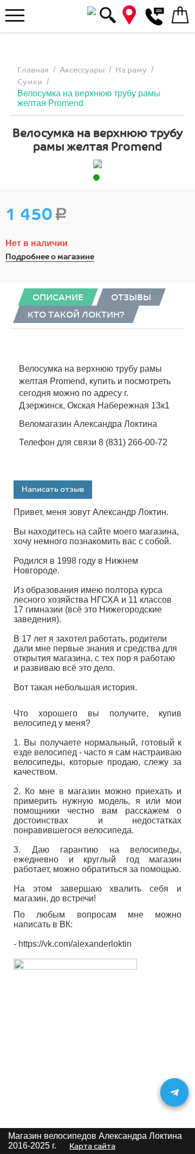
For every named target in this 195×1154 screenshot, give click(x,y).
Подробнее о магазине (49, 256)
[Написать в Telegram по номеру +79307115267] (174, 1092)
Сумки (29, 82)
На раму (131, 70)
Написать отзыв (53, 489)
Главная (33, 70)
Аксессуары (82, 70)
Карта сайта (92, 1146)
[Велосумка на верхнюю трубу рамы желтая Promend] (97, 164)
